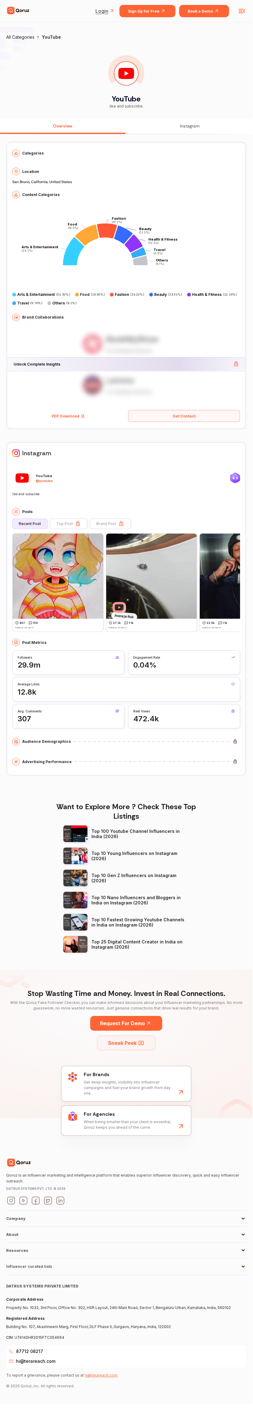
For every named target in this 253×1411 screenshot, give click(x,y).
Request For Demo (122, 1023)
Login (101, 11)
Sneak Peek (122, 1043)
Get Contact (184, 416)
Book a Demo (200, 11)
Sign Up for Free (143, 11)
